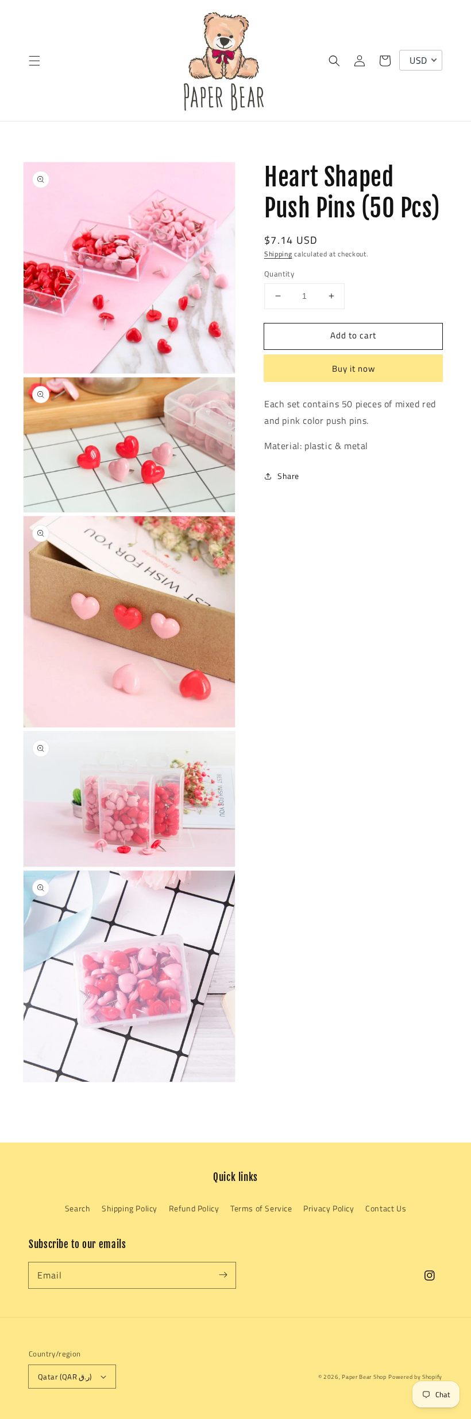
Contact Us (385, 1208)
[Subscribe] (222, 1275)
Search (78, 1208)
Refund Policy (194, 1208)
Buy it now (353, 368)
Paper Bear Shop (364, 1377)
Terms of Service (261, 1208)
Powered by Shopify (415, 1377)
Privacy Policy (328, 1208)
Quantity (279, 273)
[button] (34, 60)
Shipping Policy (129, 1208)
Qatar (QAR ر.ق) (65, 1376)
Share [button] (288, 476)
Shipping (278, 253)
